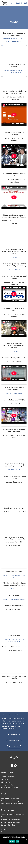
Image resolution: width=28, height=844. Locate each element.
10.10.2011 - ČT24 (14, 470)
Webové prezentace (7, 776)
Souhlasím (11, 841)
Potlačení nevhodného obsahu (10, 822)
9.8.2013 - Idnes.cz (14, 269)
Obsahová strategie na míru (10, 798)
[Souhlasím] (26, 839)
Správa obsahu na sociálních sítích (12, 803)
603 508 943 (17, 3)
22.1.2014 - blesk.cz (14, 257)
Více (18, 841)
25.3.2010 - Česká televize (14, 589)
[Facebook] (12, 765)
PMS (2, 832)
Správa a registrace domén (9, 787)
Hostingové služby (7, 785)
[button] (14, 734)
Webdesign (4, 779)
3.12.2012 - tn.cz (14, 351)
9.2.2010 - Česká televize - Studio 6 (14, 599)
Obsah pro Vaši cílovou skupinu (11, 801)
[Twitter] (15, 765)
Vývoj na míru (5, 782)
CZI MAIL (4, 829)
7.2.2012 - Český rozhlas (14, 393)
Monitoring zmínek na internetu (11, 820)
